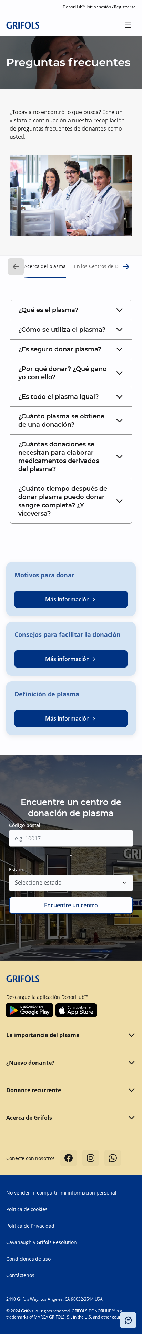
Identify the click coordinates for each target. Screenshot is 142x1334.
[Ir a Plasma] (22, 25)
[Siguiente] (126, 266)
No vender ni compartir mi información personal (61, 1192)
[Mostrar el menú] (128, 25)
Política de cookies (26, 1209)
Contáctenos (20, 1275)
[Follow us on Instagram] (90, 1158)
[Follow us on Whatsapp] (112, 1158)
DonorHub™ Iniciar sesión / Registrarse (99, 7)
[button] (71, 310)
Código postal (24, 825)
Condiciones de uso (28, 1258)
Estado (16, 869)
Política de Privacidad (30, 1225)
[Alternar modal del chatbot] (128, 1320)
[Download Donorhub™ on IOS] (76, 1010)
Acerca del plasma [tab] (44, 266)
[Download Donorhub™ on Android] (29, 1010)
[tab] (71, 310)
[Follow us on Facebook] (68, 1158)
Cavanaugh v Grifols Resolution (41, 1242)
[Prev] (16, 266)
